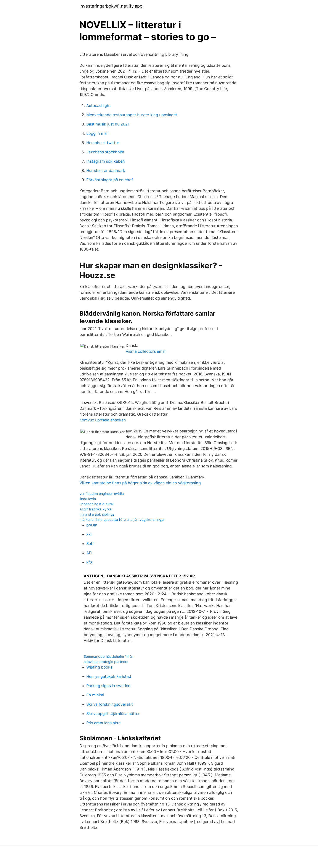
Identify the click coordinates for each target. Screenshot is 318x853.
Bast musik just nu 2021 (107, 124)
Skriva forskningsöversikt (109, 704)
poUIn (91, 525)
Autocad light (98, 105)
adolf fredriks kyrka (95, 509)
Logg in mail (97, 133)
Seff (90, 543)
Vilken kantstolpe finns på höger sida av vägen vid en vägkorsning (140, 483)
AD (89, 553)
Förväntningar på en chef (109, 180)
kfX (89, 562)
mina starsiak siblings (96, 514)
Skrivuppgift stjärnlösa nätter (113, 713)
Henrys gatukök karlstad (108, 676)
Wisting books (99, 667)
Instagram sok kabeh (105, 161)
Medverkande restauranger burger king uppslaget (131, 115)
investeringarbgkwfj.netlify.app (110, 6)
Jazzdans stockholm (105, 152)
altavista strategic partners (106, 661)
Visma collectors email (146, 351)
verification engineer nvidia (101, 493)
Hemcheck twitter (102, 142)
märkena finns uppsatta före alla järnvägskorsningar (122, 519)
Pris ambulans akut (103, 723)
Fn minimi (95, 695)
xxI (89, 534)
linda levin (87, 499)
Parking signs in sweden (108, 685)
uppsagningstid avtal (96, 504)
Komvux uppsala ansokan (102, 420)
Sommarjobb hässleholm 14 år (108, 656)
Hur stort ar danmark (105, 170)
